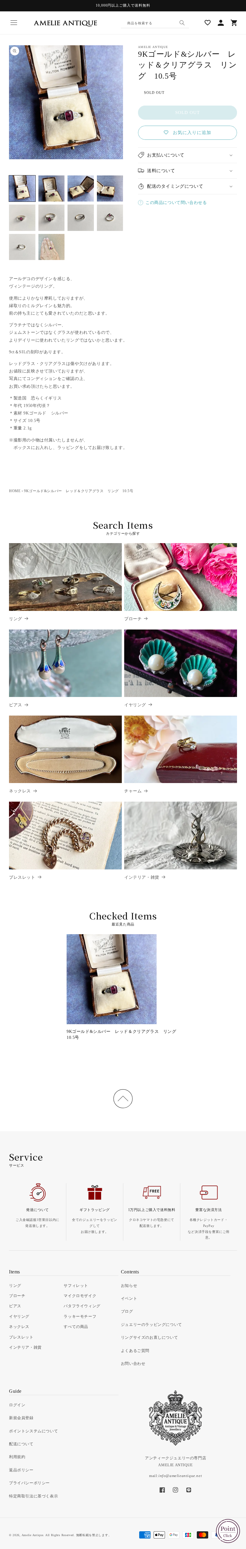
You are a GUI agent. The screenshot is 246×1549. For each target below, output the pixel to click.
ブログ (127, 1311)
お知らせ (129, 1285)
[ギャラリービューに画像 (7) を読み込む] (81, 218)
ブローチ (133, 619)
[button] (13, 22)
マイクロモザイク (80, 1295)
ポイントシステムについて (33, 1431)
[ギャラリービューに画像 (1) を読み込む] (22, 188)
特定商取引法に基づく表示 (33, 1496)
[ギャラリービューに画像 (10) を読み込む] (51, 247)
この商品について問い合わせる (176, 202)
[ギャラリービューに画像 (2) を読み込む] (51, 188)
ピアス (15, 705)
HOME (14, 491)
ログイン (17, 1405)
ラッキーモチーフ (80, 1316)
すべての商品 (76, 1326)
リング (15, 619)
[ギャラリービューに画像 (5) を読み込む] (22, 218)
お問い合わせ (133, 1363)
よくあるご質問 (135, 1350)
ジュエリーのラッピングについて (151, 1324)
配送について (21, 1444)
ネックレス (20, 791)
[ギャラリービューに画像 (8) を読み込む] (110, 218)
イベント (129, 1298)
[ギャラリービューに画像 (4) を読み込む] (110, 188)
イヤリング (135, 705)
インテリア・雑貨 (141, 877)
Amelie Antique (33, 1535)
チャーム (133, 791)
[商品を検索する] (182, 23)
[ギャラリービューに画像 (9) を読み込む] (22, 247)
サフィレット (76, 1285)
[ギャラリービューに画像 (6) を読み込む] (51, 218)
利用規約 (17, 1457)
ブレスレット (22, 877)
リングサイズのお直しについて (149, 1337)
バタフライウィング (82, 1306)
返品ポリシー (21, 1470)
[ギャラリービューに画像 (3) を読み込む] (81, 188)
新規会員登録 (21, 1418)
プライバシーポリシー (29, 1483)
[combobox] (155, 22)
